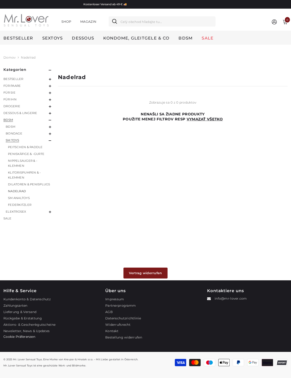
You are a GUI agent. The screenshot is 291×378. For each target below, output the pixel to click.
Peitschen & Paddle (25, 147)
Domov (9, 57)
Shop (66, 22)
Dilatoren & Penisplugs (29, 184)
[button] (27, 79)
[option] (158, 4)
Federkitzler (19, 204)
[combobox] (166, 21)
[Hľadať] (162, 21)
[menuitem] (27, 78)
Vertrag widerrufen (145, 273)
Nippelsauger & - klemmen (22, 163)
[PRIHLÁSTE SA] (274, 21)
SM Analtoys (19, 198)
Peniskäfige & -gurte (26, 154)
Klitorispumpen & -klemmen (24, 175)
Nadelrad (28, 57)
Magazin (88, 22)
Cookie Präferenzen (19, 337)
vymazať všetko (205, 119)
